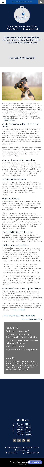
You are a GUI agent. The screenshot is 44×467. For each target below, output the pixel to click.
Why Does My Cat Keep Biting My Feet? (22, 350)
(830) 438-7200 (9, 120)
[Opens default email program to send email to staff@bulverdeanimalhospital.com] (28, 440)
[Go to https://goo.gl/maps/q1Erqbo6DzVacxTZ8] (23, 440)
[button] (41, 2)
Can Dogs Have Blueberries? (17, 331)
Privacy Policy (22, 464)
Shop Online (13, 29)
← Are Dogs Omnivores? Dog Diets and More (18, 316)
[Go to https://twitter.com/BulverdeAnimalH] (19, 440)
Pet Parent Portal (31, 29)
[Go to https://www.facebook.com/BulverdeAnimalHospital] (14, 440)
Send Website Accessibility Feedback (22, 462)
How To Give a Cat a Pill (15, 346)
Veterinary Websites (10, 461)
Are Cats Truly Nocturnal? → (32, 319)
